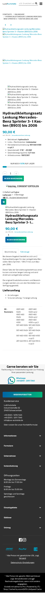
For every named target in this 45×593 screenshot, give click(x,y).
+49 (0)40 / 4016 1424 (13, 415)
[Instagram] (24, 540)
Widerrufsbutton (23, 394)
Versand (22, 558)
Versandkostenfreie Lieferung (21, 135)
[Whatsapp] (38, 587)
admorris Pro (20, 586)
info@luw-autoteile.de (13, 420)
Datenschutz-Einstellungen (22, 562)
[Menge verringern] (5, 173)
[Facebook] (20, 540)
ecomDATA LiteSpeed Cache (30, 589)
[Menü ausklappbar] (41, 3)
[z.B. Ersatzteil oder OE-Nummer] (36, 3)
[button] (22, 435)
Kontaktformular (30, 425)
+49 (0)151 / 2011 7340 (13, 417)
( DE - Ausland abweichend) (15, 197)
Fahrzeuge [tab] (24, 252)
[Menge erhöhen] (16, 173)
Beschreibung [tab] (10, 252)
